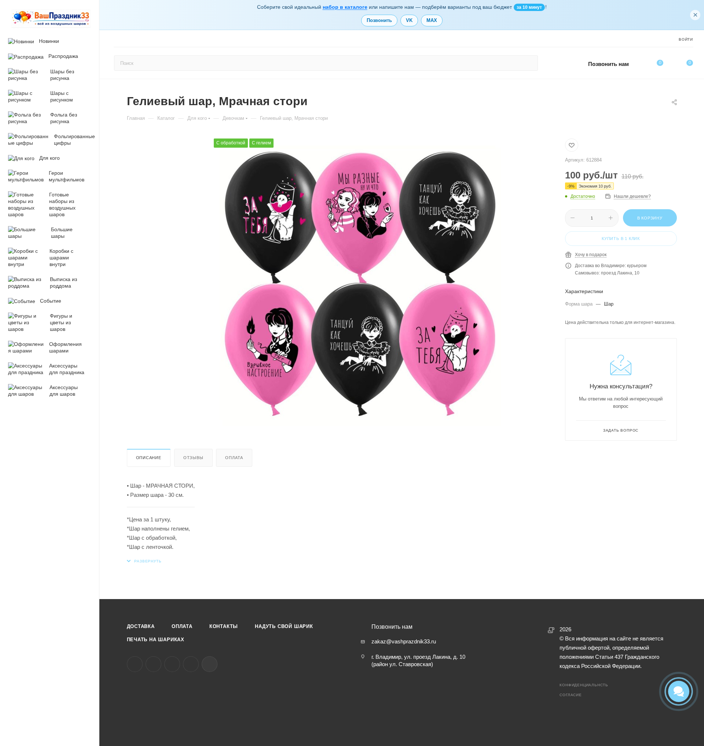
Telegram (153, 664)
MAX (431, 20)
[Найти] (529, 63)
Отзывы (193, 457)
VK (409, 20)
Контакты (223, 626)
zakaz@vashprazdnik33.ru (403, 641)
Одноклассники (172, 664)
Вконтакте (135, 664)
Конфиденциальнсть (584, 685)
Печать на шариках (156, 639)
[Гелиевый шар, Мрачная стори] (360, 285)
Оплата (234, 457)
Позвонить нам (608, 64)
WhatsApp (191, 664)
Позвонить (379, 20)
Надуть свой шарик (284, 626)
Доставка (141, 626)
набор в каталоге (345, 7)
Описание (148, 457)
